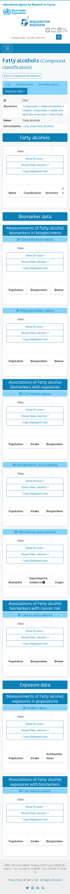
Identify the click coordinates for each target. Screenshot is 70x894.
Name (12, 193)
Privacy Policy (15, 880)
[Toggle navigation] (7, 48)
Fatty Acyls (56, 114)
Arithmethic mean (54, 756)
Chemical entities (51, 106)
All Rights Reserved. (51, 880)
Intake (35, 444)
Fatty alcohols (24, 84)
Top (7, 84)
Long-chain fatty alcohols (38, 126)
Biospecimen (39, 290)
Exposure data (14, 91)
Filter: (21, 151)
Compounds (30, 106)
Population (16, 290)
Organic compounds (35, 110)
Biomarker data (47, 84)
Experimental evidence (39, 580)
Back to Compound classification (22, 75)
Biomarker (15, 582)
